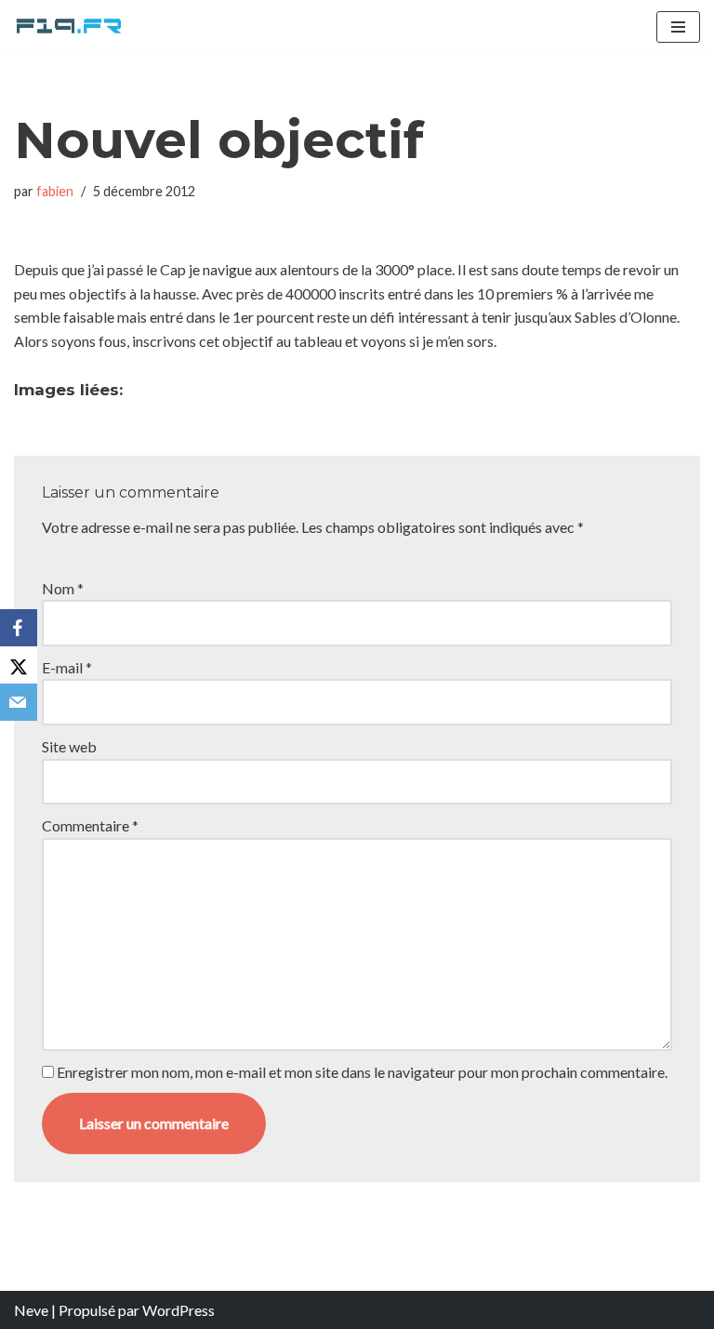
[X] (18, 665)
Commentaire (90, 825)
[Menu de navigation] (678, 27)
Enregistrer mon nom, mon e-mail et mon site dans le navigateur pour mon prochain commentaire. (362, 1072)
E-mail (67, 667)
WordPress (178, 1310)
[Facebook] (18, 627)
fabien (54, 191)
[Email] (18, 702)
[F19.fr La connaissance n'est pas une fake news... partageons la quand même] (70, 27)
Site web (69, 746)
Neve (31, 1310)
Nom (63, 588)
